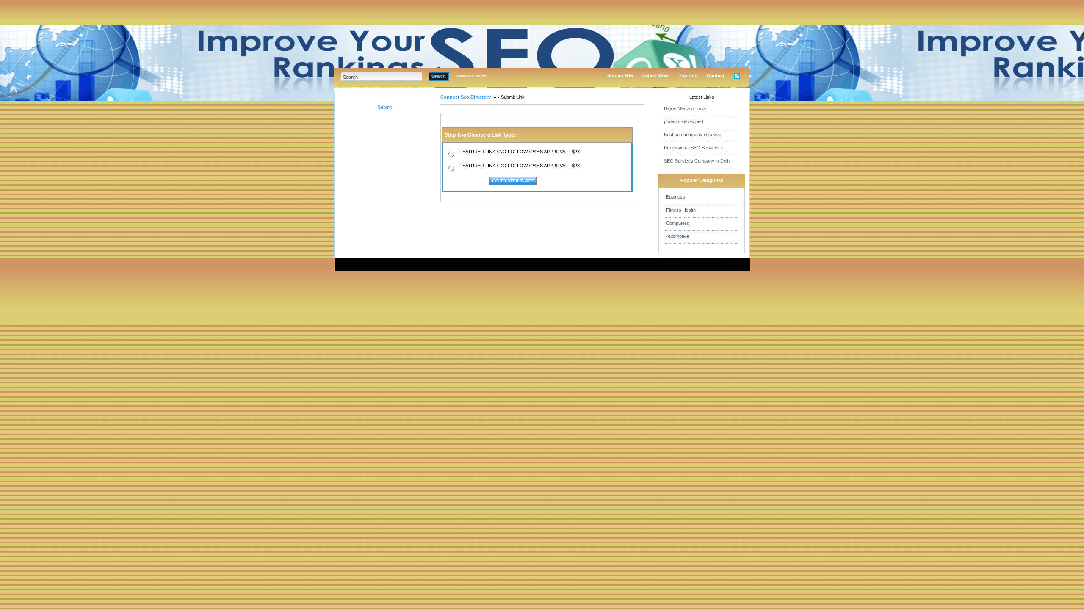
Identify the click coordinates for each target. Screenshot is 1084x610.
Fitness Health (681, 210)
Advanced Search (470, 76)
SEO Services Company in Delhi (697, 160)
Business (675, 196)
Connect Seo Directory (465, 96)
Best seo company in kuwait (693, 134)
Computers (677, 223)
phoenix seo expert (683, 121)
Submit (385, 107)
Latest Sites (655, 75)
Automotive (677, 236)
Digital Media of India (685, 108)
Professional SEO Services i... (695, 147)
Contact (716, 75)
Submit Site (620, 75)
